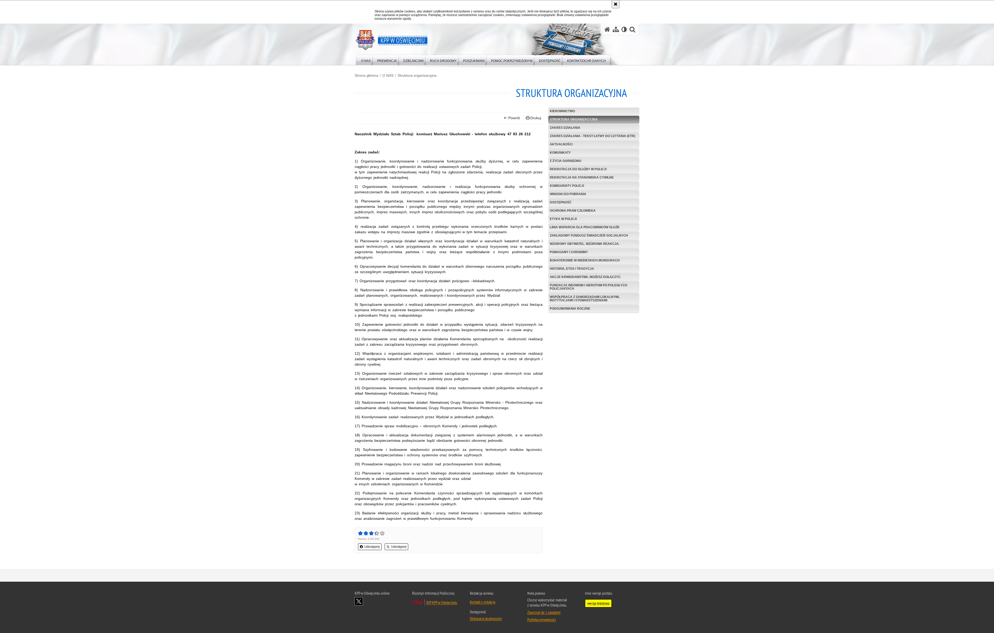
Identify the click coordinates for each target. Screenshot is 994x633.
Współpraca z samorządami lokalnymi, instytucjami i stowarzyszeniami (584, 298)
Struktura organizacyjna (417, 75)
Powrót (514, 118)
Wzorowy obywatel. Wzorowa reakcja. (584, 244)
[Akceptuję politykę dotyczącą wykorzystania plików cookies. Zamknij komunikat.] (615, 4)
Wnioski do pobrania (568, 194)
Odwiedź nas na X (359, 601)
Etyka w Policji (563, 219)
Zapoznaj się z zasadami (543, 612)
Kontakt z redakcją (482, 601)
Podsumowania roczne (570, 308)
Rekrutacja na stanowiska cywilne (582, 177)
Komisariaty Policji (567, 186)
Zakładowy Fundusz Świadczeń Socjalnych (589, 235)
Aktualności (561, 144)
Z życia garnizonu (565, 161)
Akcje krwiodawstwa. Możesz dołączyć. (585, 277)
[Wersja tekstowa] (624, 29)
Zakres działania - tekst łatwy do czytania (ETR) (592, 136)
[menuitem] (366, 59)
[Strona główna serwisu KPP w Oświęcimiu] (607, 29)
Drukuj (535, 118)
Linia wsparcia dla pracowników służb (584, 227)
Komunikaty (560, 152)
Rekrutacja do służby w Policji (578, 169)
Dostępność (561, 202)
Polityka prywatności (541, 619)
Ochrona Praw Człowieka (573, 210)
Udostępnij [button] (372, 547)
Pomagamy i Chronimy (569, 252)
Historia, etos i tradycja (572, 269)
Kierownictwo (562, 111)
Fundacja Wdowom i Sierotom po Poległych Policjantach (588, 286)
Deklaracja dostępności (486, 618)
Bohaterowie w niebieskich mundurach (585, 260)
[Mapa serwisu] (616, 29)
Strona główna (366, 75)
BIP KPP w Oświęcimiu (441, 602)
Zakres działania (565, 128)
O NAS (387, 75)
